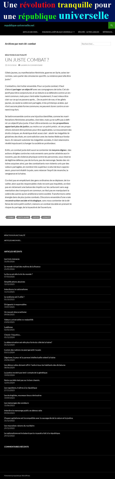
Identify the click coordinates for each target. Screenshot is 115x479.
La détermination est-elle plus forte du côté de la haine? (28, 342)
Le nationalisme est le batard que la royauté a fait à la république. (32, 433)
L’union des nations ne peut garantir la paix (22, 350)
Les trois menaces (11, 259)
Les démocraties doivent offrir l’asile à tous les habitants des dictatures (34, 365)
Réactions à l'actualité (16, 55)
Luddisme (8, 327)
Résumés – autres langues (88, 32)
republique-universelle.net (19, 25)
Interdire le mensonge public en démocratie (23, 410)
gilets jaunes (23, 217)
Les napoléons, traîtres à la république (20, 388)
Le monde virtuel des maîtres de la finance (22, 266)
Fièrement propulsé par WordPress (17, 476)
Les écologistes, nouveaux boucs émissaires (23, 395)
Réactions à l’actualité (14, 235)
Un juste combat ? (27, 60)
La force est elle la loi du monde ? (18, 274)
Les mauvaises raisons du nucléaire (19, 425)
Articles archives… (30, 32)
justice (36, 217)
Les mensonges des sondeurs (16, 403)
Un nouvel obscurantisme (15, 312)
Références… (108, 32)
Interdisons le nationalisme (16, 289)
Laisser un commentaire (31, 65)
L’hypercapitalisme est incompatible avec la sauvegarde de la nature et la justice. (38, 418)
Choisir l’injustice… (12, 335)
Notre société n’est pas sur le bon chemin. (22, 380)
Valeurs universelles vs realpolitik (18, 319)
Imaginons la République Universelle (57, 32)
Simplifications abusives (14, 281)
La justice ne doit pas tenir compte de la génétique (25, 372)
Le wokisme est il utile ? (14, 297)
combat (10, 217)
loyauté (46, 217)
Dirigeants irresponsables (15, 304)
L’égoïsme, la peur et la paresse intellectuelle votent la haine (29, 357)
